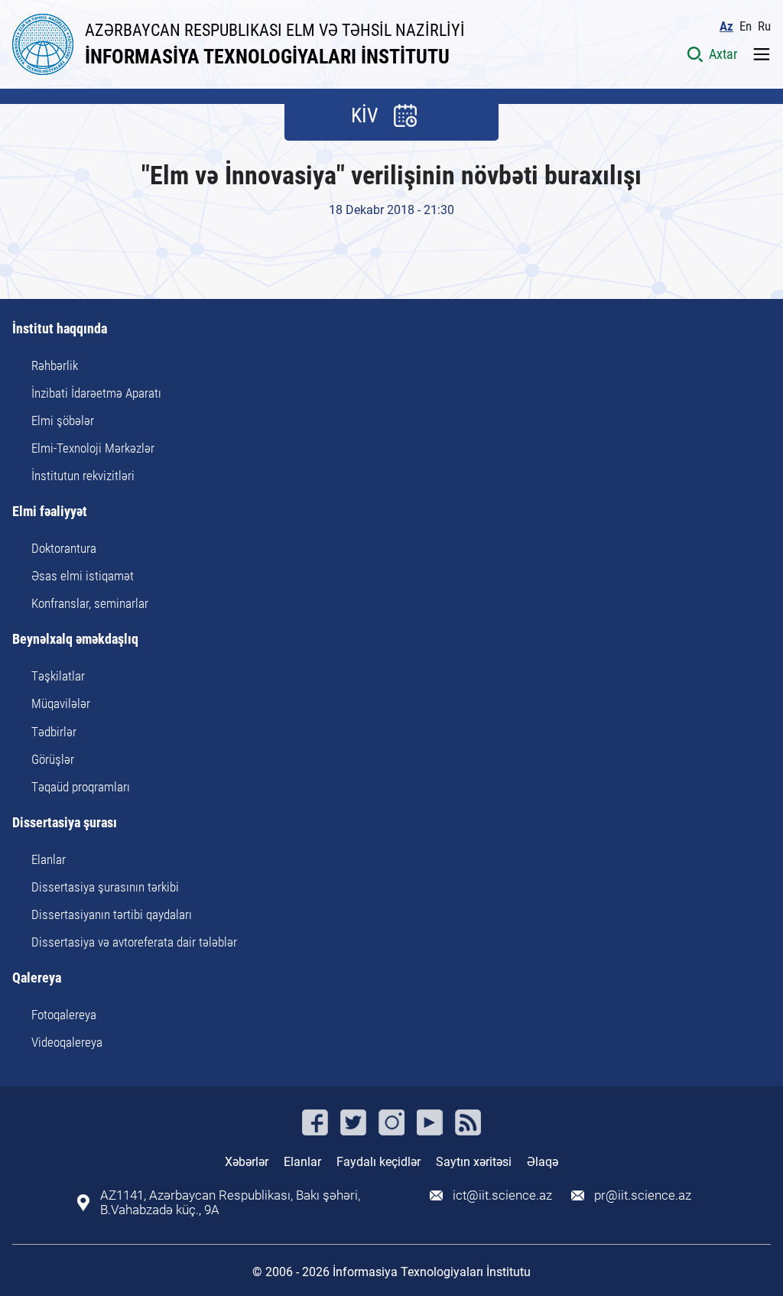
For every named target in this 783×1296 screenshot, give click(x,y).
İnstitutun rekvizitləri (83, 475)
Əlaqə (542, 1162)
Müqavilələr (60, 703)
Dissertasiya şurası (64, 823)
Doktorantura (63, 548)
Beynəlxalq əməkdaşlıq (75, 639)
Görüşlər (52, 759)
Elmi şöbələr (62, 420)
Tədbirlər (53, 731)
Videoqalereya (66, 1042)
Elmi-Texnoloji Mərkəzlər (92, 448)
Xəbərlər (246, 1162)
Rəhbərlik (54, 365)
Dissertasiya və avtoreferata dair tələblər (134, 942)
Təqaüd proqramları (80, 786)
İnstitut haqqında (59, 329)
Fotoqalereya (63, 1014)
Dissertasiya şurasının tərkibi (105, 887)
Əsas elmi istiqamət (82, 575)
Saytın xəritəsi (474, 1162)
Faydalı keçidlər (378, 1162)
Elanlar (48, 859)
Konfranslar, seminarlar (89, 603)
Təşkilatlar (58, 676)
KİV (365, 115)
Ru (764, 26)
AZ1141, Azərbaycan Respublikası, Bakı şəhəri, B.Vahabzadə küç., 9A (230, 1202)
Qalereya (36, 978)
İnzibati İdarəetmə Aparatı (96, 393)
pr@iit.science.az (642, 1195)
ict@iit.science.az (502, 1195)
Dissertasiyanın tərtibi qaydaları (111, 914)
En (745, 26)
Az (726, 26)
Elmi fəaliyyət (49, 512)
